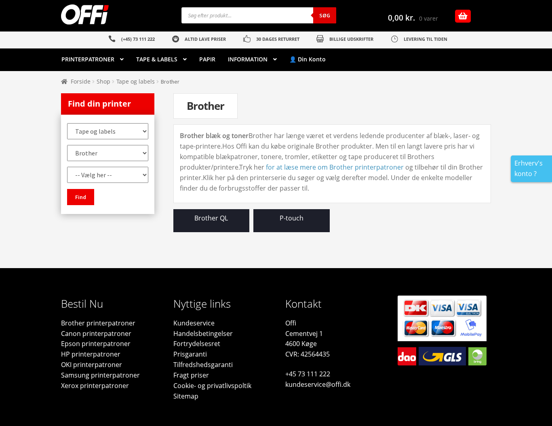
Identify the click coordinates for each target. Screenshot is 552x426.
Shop (103, 81)
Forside (81, 81)
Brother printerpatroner (98, 323)
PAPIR (207, 59)
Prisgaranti (190, 354)
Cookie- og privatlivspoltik (212, 385)
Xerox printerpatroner (95, 385)
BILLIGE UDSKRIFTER (351, 39)
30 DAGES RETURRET (277, 39)
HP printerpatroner (90, 354)
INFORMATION (248, 59)
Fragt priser (191, 375)
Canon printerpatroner (96, 333)
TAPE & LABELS (156, 59)
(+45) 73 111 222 (138, 39)
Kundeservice (194, 323)
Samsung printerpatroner (100, 375)
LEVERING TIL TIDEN (425, 39)
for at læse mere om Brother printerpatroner (335, 167)
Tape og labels (135, 81)
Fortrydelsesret (196, 343)
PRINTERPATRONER (87, 59)
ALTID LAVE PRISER (205, 39)
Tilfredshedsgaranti (203, 364)
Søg (324, 15)
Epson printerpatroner (96, 343)
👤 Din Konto (307, 59)
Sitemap (185, 396)
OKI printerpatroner (91, 364)
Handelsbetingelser (203, 333)
